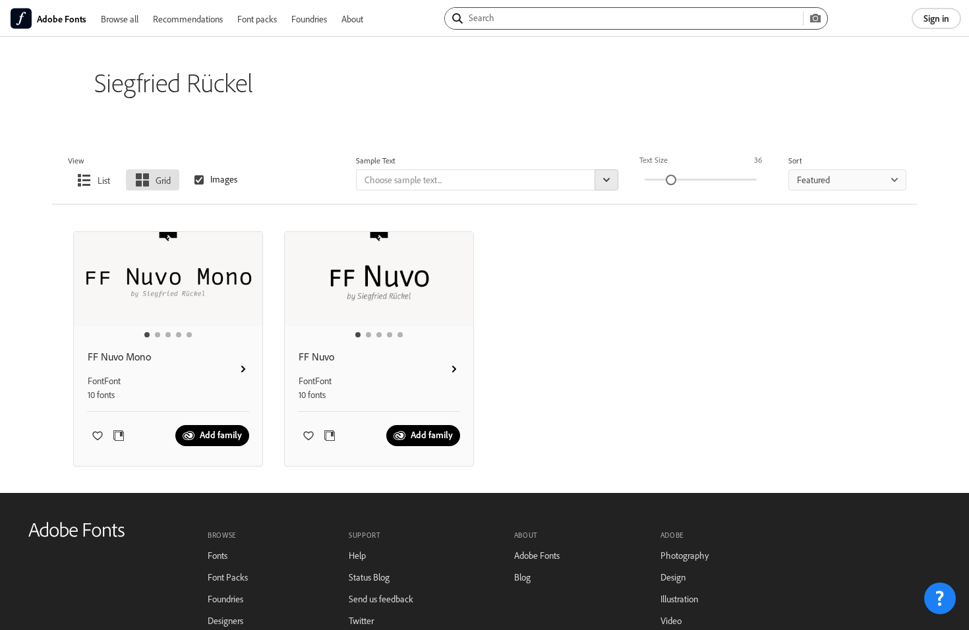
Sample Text (376, 160)
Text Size (653, 160)
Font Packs (228, 577)
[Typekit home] (76, 534)
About (352, 18)
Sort (795, 160)
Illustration (679, 598)
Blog (522, 577)
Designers (225, 620)
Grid (163, 180)
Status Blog (369, 577)
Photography (685, 555)
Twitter (361, 620)
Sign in (936, 18)
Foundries (309, 18)
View (76, 160)
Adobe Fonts (537, 555)
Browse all (119, 18)
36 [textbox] (758, 160)
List (104, 180)
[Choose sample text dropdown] (606, 179)
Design (673, 577)
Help (357, 555)
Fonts (217, 555)
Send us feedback (381, 598)
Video (671, 620)
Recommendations (188, 18)
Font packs (257, 18)
